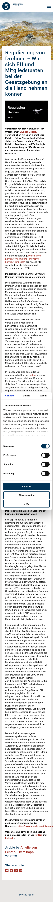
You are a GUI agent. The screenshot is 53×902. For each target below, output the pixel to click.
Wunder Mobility (28, 131)
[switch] (45, 455)
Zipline (32, 374)
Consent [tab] (9, 395)
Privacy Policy (26, 894)
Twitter (38, 834)
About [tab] (43, 395)
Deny (26, 503)
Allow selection (26, 495)
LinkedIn (9, 837)
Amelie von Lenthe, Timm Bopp (21, 849)
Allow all (26, 486)
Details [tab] (26, 395)
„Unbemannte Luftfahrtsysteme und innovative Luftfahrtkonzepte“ (23, 258)
